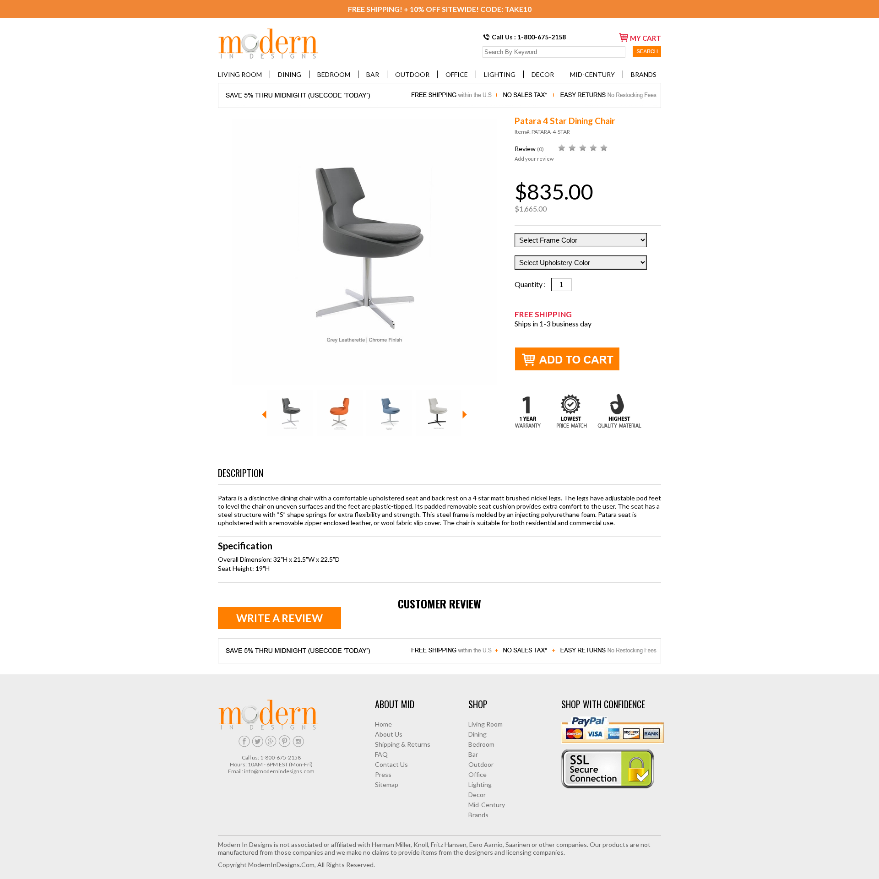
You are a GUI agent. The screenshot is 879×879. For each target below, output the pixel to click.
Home (383, 724)
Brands (644, 74)
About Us (388, 734)
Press (383, 774)
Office (456, 74)
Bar (372, 74)
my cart (645, 38)
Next (464, 414)
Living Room (240, 74)
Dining (289, 74)
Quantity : (533, 284)
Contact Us (391, 764)
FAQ (381, 754)
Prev (264, 414)
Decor (543, 74)
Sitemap (386, 784)
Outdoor (412, 74)
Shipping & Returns (402, 744)
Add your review (534, 159)
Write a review (279, 618)
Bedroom (333, 74)
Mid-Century (592, 74)
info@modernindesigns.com (279, 771)
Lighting (499, 74)
